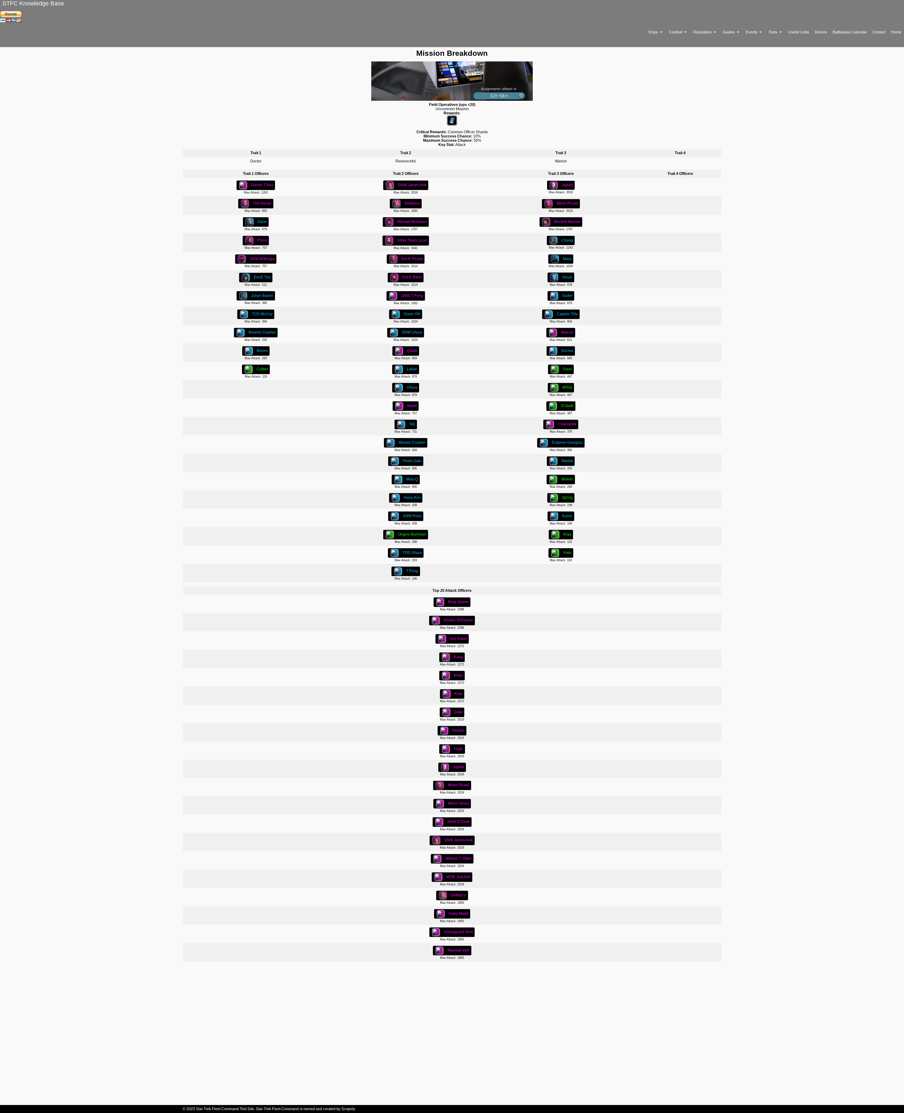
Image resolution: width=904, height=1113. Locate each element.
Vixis (567, 553)
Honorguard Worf (458, 932)
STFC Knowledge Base (33, 3)
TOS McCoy (262, 314)
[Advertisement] (452, 1034)
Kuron (567, 516)
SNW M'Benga (262, 259)
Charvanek (567, 424)
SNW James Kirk (412, 185)
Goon (567, 369)
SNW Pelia (412, 516)
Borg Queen (458, 602)
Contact (878, 32)
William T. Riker (458, 858)
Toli (412, 424)
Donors (821, 32)
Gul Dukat (458, 639)
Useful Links (798, 32)
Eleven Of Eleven (458, 620)
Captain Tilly (567, 314)
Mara (567, 259)
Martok (567, 461)
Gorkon (458, 730)
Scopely (348, 1109)
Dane (262, 222)
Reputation (703, 32)
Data (458, 712)
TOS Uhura (412, 553)
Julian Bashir (262, 296)
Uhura (412, 387)
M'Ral (567, 387)
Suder (567, 296)
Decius (567, 351)
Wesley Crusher (412, 442)
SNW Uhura (412, 332)
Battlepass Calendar (850, 32)
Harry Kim (412, 498)
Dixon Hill (412, 314)
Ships (653, 32)
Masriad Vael (458, 950)
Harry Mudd (458, 913)
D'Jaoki (567, 406)
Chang (567, 240)
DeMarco (412, 203)
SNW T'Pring (412, 296)
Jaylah (567, 185)
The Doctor (262, 203)
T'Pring (412, 571)
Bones (262, 351)
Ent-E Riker (412, 277)
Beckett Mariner (567, 222)
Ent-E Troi (262, 277)
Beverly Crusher (262, 332)
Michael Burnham (412, 222)
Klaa (567, 534)
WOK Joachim (458, 877)
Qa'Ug (567, 498)
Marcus (567, 332)
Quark (412, 351)
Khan (458, 675)
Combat (676, 32)
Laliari (412, 369)
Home (896, 32)
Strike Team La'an (412, 240)
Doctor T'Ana (262, 185)
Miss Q (412, 479)
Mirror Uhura (458, 803)
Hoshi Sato (412, 461)
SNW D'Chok (458, 822)
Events (752, 32)
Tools (773, 32)
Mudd (412, 406)
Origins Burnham (412, 534)
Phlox (262, 240)
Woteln (567, 479)
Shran (567, 277)
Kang (458, 657)
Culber (262, 369)
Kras (458, 694)
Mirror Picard (567, 203)
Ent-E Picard (412, 259)
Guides (729, 32)
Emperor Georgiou (567, 442)
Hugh (458, 749)
